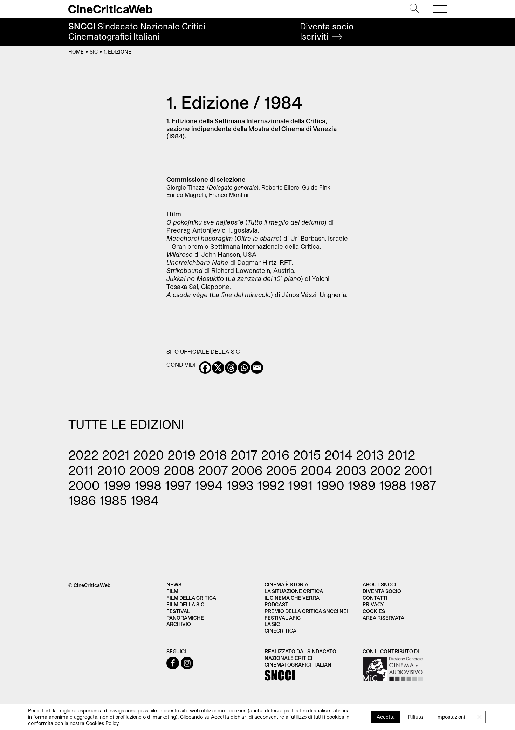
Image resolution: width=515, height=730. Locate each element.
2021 (116, 454)
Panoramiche (185, 618)
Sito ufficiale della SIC (203, 351)
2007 (213, 469)
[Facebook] (205, 367)
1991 (300, 485)
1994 (209, 485)
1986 (82, 500)
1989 (362, 485)
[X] (218, 367)
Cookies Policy (102, 723)
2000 (84, 485)
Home (76, 52)
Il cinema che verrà (292, 598)
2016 (275, 454)
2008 (179, 469)
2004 (316, 469)
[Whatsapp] (244, 367)
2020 (148, 454)
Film (172, 591)
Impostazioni (450, 717)
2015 (307, 454)
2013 (370, 454)
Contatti (375, 598)
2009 (144, 469)
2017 (244, 454)
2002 (385, 469)
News (173, 584)
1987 (423, 485)
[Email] (257, 367)
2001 (418, 469)
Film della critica (191, 598)
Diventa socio (327, 31)
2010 (111, 469)
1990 (330, 485)
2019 (181, 454)
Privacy (373, 604)
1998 (148, 485)
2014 (338, 454)
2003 (351, 469)
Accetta (386, 717)
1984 (145, 500)
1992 (270, 485)
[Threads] (231, 367)
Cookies (374, 611)
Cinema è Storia (286, 584)
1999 (117, 485)
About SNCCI (379, 584)
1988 (392, 485)
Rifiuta (415, 717)
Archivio (178, 624)
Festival (178, 611)
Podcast (276, 604)
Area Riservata (383, 618)
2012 (401, 454)
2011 (81, 469)
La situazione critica (294, 591)
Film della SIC (185, 604)
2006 (246, 469)
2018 (213, 454)
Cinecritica (280, 631)
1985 (113, 500)
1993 (240, 485)
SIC (94, 52)
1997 (178, 485)
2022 (83, 454)
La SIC (272, 624)
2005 (281, 469)
